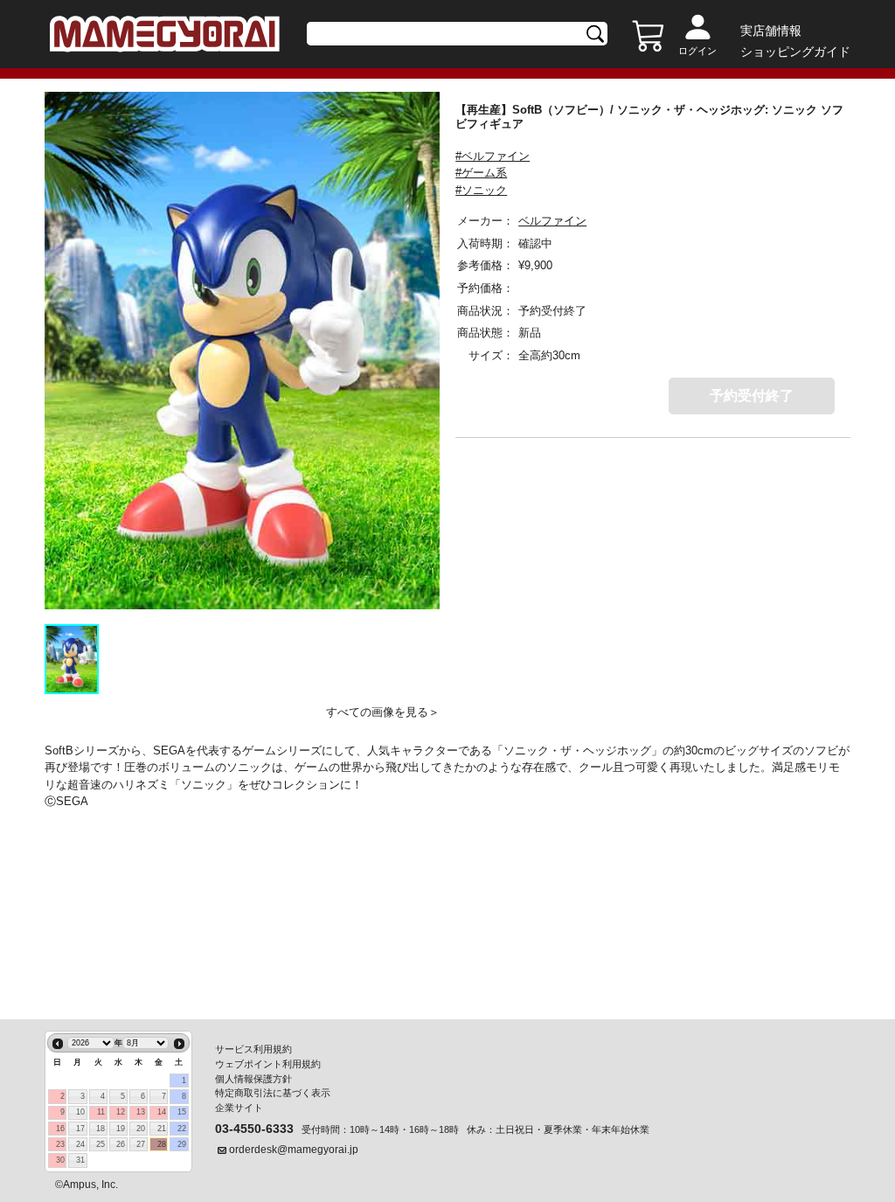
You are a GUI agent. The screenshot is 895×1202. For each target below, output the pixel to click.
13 (140, 1112)
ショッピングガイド (795, 52)
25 (100, 1144)
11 (101, 1112)
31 (80, 1160)
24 (80, 1144)
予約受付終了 (752, 395)
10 (80, 1112)
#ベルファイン (492, 156)
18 (100, 1128)
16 (60, 1128)
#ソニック (481, 190)
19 (120, 1128)
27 (140, 1144)
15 (181, 1112)
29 (181, 1144)
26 (120, 1144)
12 (120, 1112)
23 (60, 1144)
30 (60, 1160)
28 (161, 1144)
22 (181, 1128)
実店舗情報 (770, 31)
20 (140, 1128)
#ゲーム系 (481, 172)
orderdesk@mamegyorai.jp (293, 1149)
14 (161, 1112)
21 (161, 1128)
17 (80, 1128)
